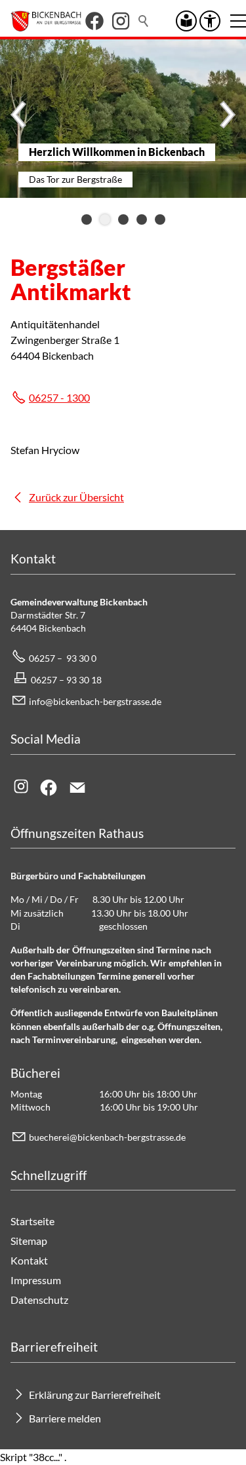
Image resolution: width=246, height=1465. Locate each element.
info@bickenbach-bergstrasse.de (95, 701)
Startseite (32, 1221)
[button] (94, 21)
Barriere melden (65, 1418)
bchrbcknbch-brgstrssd (105, 1137)
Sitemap (28, 1240)
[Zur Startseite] (45, 20)
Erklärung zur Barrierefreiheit (95, 1394)
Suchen (144, 20)
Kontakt (29, 1260)
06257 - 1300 (59, 397)
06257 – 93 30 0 (62, 658)
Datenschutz (39, 1299)
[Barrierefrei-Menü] (209, 20)
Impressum (35, 1280)
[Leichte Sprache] (186, 20)
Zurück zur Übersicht (76, 497)
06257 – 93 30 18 (66, 679)
